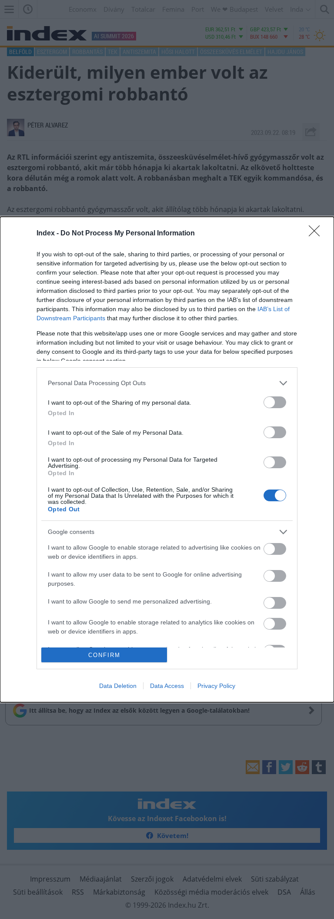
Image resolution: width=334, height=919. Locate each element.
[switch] (275, 402)
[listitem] (167, 383)
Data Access (167, 685)
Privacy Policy (216, 685)
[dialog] (167, 460)
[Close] (317, 233)
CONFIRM (104, 655)
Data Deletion (118, 685)
